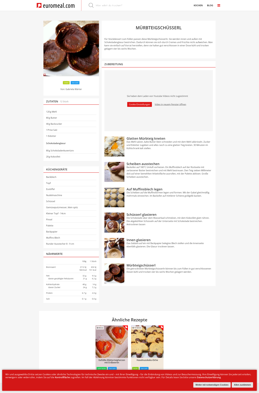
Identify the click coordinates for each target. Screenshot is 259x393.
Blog (210, 5)
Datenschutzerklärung (209, 377)
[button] (218, 5)
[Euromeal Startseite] (55, 5)
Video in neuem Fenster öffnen (170, 104)
